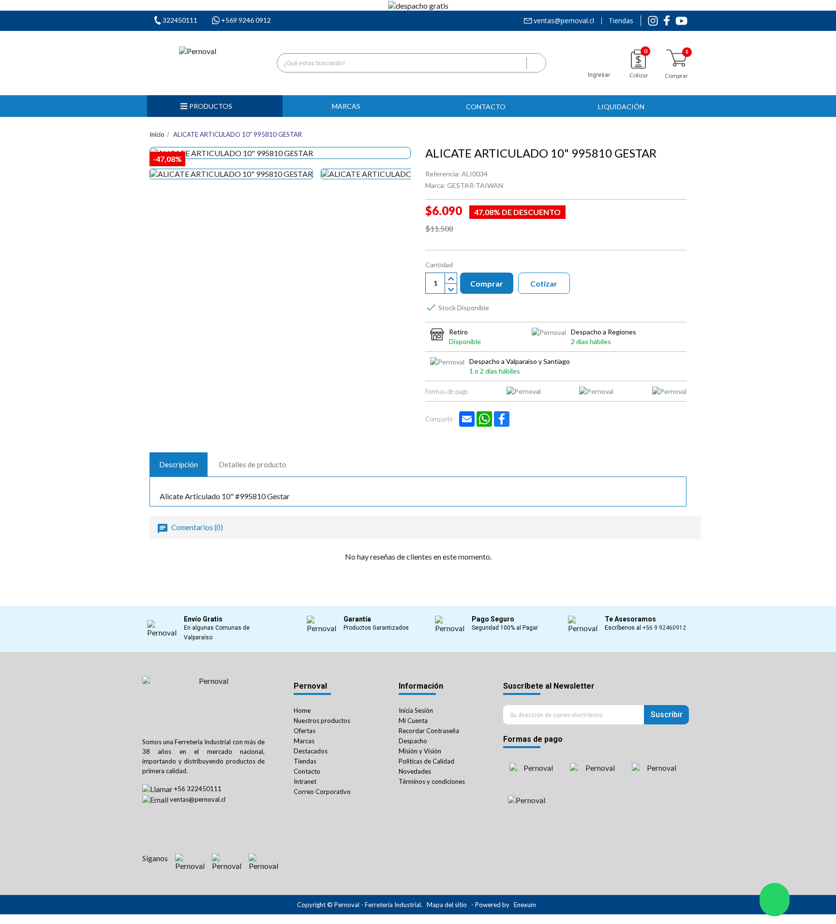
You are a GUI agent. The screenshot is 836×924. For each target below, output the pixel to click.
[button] (350, 106)
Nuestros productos (322, 720)
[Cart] (676, 58)
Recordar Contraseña (429, 731)
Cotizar (543, 283)
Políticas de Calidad (426, 761)
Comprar (486, 283)
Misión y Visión (420, 751)
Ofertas (304, 731)
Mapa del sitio (447, 905)
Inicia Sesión (416, 710)
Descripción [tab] (178, 464)
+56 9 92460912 (664, 627)
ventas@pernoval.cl (564, 20)
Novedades (415, 771)
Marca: (435, 185)
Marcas (304, 741)
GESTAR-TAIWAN (475, 185)
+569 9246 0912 (246, 20)
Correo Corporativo (322, 791)
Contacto (307, 771)
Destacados (311, 751)
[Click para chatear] (775, 899)
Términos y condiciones (432, 781)
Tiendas (621, 20)
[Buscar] (536, 63)
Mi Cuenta (413, 720)
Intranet (305, 781)
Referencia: (442, 174)
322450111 (180, 20)
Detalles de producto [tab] (252, 464)
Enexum (525, 905)
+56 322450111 (198, 789)
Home (302, 710)
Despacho (413, 741)
